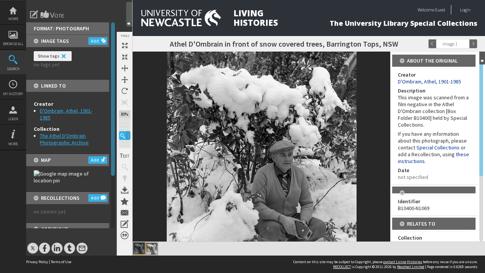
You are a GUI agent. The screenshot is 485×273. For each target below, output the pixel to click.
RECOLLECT (342, 266)
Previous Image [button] (432, 43)
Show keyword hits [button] (124, 167)
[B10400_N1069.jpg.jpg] (152, 249)
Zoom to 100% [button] (124, 102)
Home (13, 18)
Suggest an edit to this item (34, 14)
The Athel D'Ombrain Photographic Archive (64, 139)
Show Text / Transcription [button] (124, 156)
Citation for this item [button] (124, 235)
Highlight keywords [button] (124, 178)
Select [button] (465, 43)
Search (13, 68)
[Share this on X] (32, 244)
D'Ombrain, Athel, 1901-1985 (429, 81)
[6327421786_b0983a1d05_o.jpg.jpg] (139, 248)
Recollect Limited (410, 266)
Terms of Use (61, 261)
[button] (124, 135)
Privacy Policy (37, 261)
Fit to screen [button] (124, 57)
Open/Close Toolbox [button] (129, 14)
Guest (440, 10)
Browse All (13, 43)
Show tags (48, 56)
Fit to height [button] (124, 79)
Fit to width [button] (124, 68)
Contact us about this (124, 212)
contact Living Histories (402, 261)
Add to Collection (124, 201)
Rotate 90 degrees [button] (124, 91)
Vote (52, 14)
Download (124, 190)
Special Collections (438, 147)
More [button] (13, 143)
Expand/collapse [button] (482, 58)
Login (13, 118)
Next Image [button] (473, 43)
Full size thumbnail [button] (124, 45)
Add (95, 41)
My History (13, 93)
